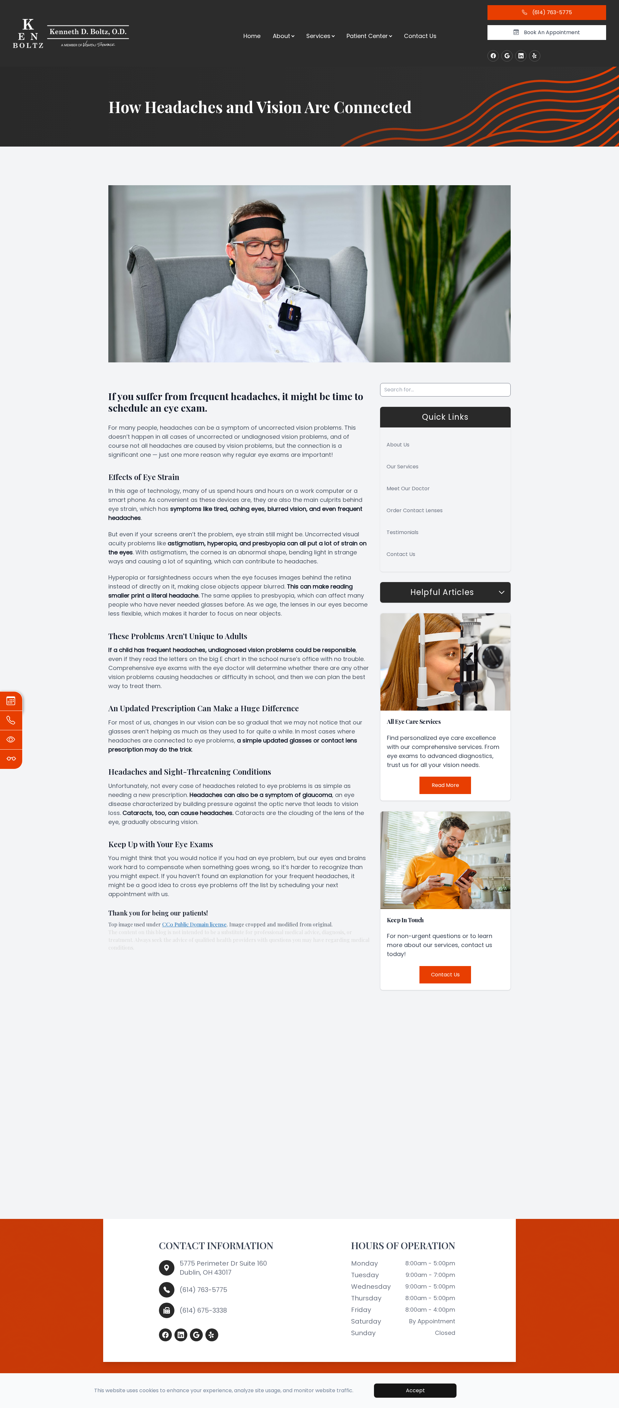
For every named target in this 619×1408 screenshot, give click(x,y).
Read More (445, 785)
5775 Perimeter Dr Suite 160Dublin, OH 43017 (223, 1268)
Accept (415, 1390)
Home (251, 36)
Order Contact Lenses (415, 510)
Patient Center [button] (367, 36)
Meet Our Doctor (408, 488)
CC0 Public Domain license (194, 924)
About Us (398, 444)
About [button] (281, 36)
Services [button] (318, 36)
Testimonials (402, 532)
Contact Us (420, 36)
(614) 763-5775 (203, 1289)
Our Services (402, 466)
